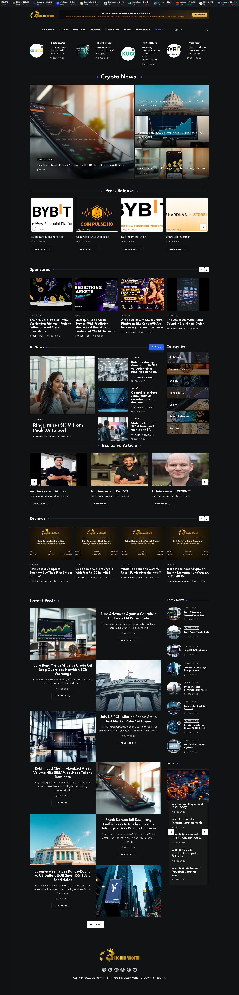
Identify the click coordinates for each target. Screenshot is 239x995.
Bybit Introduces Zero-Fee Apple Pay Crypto (196, 50)
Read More (43, 249)
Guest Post (38, 336)
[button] (36, 227)
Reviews (48, 565)
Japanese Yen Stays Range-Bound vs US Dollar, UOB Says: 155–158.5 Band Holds (63, 876)
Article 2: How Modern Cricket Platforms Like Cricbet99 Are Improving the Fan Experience (142, 324)
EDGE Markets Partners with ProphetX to (58, 50)
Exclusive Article (42, 485)
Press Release (112, 30)
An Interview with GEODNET (52, 491)
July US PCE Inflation (196, 650)
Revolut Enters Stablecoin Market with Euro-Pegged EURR (172, 168)
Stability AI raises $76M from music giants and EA (143, 426)
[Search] (207, 30)
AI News (63, 30)
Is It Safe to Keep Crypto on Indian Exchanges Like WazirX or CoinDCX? (111, 573)
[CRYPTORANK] (236, 3)
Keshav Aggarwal (45, 436)
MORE (93, 924)
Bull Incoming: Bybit (45, 236)
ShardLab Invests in (90, 236)
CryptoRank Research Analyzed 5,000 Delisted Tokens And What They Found (201, 573)
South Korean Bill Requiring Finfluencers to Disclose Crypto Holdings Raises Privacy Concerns (128, 824)
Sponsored (95, 30)
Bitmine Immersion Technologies (144, 236)
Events (127, 30)
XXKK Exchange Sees (181, 236)
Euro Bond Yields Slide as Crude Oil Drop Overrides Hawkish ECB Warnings (62, 670)
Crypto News (47, 30)
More (158, 30)
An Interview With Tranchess (113, 491)
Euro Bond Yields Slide (196, 632)
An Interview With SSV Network (176, 491)
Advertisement (143, 30)
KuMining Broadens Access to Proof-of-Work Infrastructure (151, 53)
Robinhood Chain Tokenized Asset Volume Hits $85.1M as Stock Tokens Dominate (81, 165)
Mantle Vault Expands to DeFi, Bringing (105, 50)
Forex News (78, 30)
